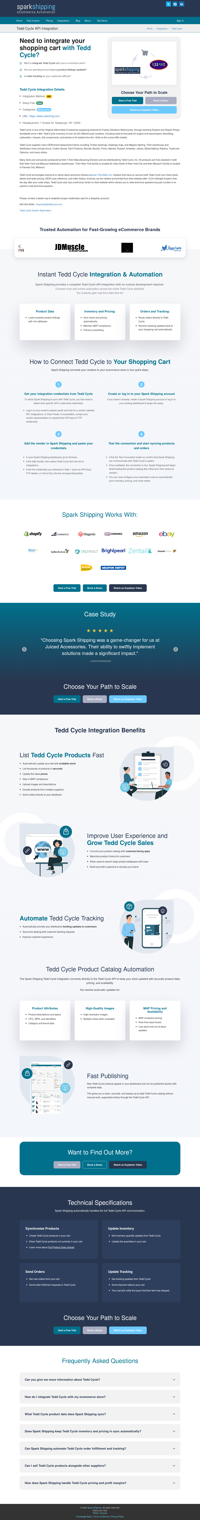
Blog (78, 20)
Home (19, 20)
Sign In (180, 20)
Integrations (63, 20)
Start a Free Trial (128, 100)
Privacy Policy (117, 1516)
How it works (33, 20)
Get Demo (102, 20)
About (88, 20)
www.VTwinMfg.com (101, 174)
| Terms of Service (100, 1516)
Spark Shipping (94, 1507)
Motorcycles (44, 109)
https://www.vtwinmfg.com (44, 116)
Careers (103, 1513)
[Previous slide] (24, 649)
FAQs (96, 1513)
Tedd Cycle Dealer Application (35, 210)
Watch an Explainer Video (144, 110)
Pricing (49, 20)
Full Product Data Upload (61, 1247)
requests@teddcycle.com (49, 204)
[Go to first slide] (175, 649)
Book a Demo (161, 100)
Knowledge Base (84, 1516)
